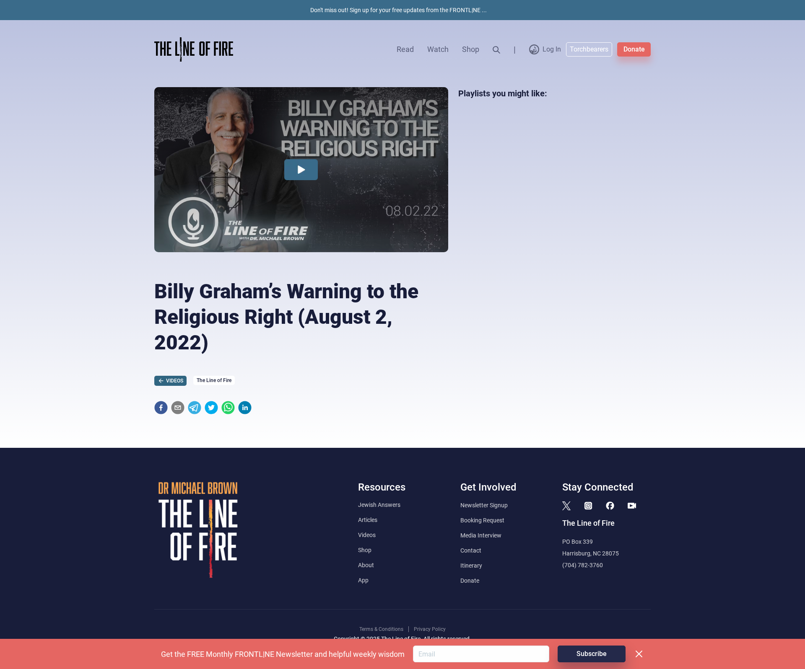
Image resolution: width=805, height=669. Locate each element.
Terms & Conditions (381, 629)
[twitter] (211, 407)
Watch (438, 49)
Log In (552, 49)
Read (405, 49)
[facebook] (161, 407)
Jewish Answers (379, 504)
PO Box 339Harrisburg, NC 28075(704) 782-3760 (590, 553)
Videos (367, 535)
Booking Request (482, 520)
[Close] (639, 654)
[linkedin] (245, 407)
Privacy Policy (430, 629)
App (363, 580)
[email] (177, 407)
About (366, 565)
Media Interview (480, 535)
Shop (470, 49)
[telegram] (194, 407)
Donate (634, 49)
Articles (367, 520)
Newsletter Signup (484, 505)
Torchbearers (589, 49)
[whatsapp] (228, 407)
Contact (470, 550)
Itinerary (471, 565)
